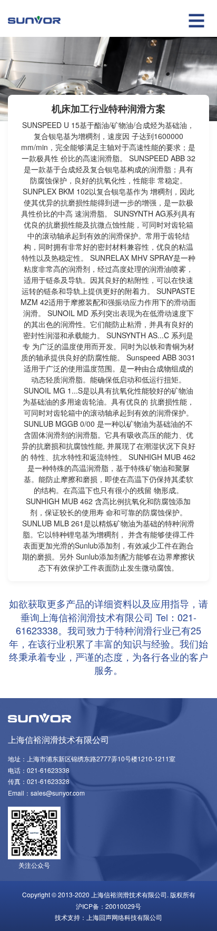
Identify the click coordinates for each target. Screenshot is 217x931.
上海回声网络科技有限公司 (124, 917)
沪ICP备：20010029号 (108, 905)
